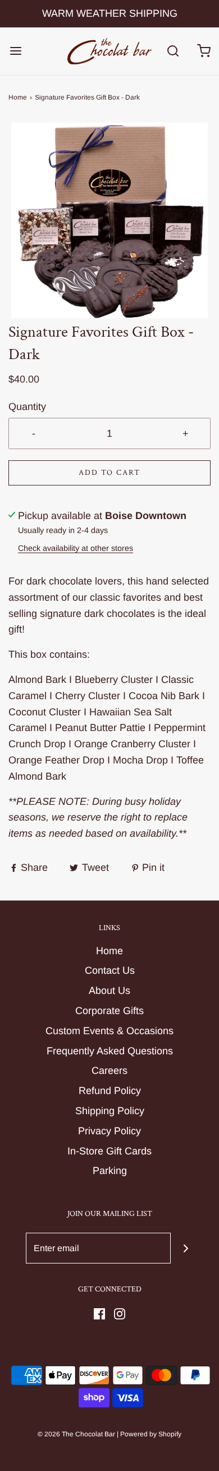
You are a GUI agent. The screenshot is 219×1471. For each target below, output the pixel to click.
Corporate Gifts (109, 1010)
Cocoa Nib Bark (164, 695)
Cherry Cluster (87, 695)
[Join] (186, 1248)
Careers (109, 1070)
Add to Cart (109, 473)
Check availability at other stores (75, 548)
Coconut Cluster (44, 712)
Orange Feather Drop (56, 760)
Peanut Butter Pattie (100, 727)
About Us (109, 990)
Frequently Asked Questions (110, 1051)
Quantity (27, 406)
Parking (110, 1170)
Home (17, 97)
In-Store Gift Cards (109, 1151)
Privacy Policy (109, 1131)
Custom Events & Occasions (109, 1030)
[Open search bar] (172, 51)
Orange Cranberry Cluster (132, 743)
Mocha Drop (140, 760)
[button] (109, 220)
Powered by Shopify (150, 1434)
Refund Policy (110, 1090)
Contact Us (110, 970)
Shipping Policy (109, 1110)
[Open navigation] (15, 51)
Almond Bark (37, 679)
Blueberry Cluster (114, 679)
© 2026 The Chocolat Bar (76, 1434)
